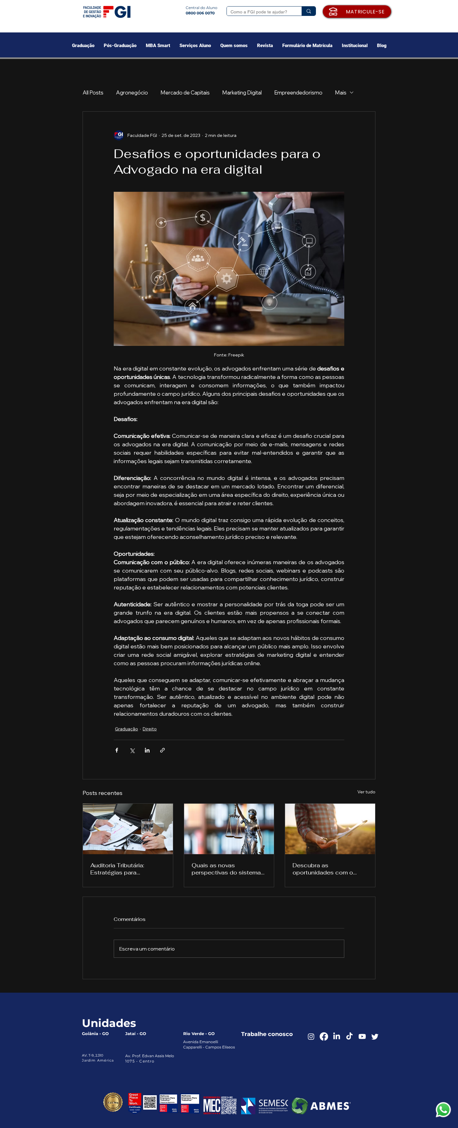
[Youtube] (362, 1036)
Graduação (126, 729)
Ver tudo (366, 792)
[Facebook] (324, 1036)
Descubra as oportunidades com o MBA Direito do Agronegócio (323, 869)
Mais (340, 92)
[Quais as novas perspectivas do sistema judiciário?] (229, 829)
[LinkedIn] (336, 1036)
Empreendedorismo (298, 92)
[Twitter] (375, 1036)
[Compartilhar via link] (162, 750)
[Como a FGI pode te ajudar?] (309, 11)
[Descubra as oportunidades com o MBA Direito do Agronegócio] (330, 829)
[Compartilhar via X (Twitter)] (132, 750)
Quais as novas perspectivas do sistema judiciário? (226, 869)
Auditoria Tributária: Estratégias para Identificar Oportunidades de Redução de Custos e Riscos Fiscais (126, 869)
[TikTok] (349, 1036)
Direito (150, 729)
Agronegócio (132, 92)
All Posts (93, 92)
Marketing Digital (242, 92)
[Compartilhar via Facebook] (117, 750)
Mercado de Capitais (185, 92)
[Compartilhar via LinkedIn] (147, 750)
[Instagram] (311, 1036)
